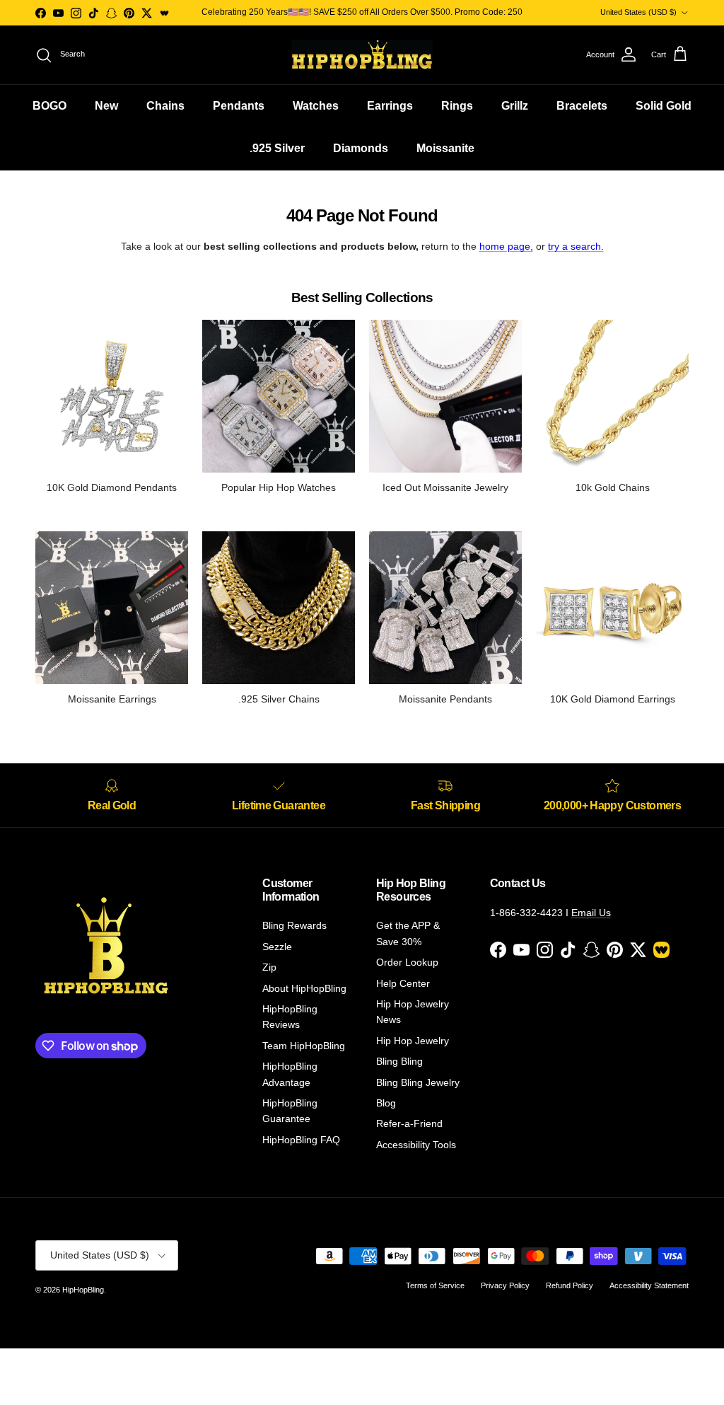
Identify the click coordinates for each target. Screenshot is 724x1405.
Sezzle (277, 946)
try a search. (576, 246)
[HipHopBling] (362, 55)
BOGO (49, 106)
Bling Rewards (294, 925)
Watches (316, 106)
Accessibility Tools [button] (416, 1144)
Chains (165, 106)
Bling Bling (399, 1061)
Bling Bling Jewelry (418, 1082)
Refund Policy (569, 1285)
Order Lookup (407, 962)
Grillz (514, 106)
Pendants (238, 106)
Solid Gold (663, 106)
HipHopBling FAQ (301, 1139)
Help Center (403, 983)
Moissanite (445, 148)
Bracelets (581, 106)
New (106, 106)
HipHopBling (83, 1289)
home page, (506, 246)
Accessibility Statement (649, 1285)
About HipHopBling (304, 988)
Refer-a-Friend (409, 1123)
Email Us (591, 912)
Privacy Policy (505, 1285)
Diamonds (360, 148)
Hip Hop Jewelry (412, 1040)
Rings (457, 106)
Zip (269, 967)
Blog (386, 1103)
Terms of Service (435, 1285)
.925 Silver (277, 148)
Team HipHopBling (303, 1045)
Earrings (390, 106)
